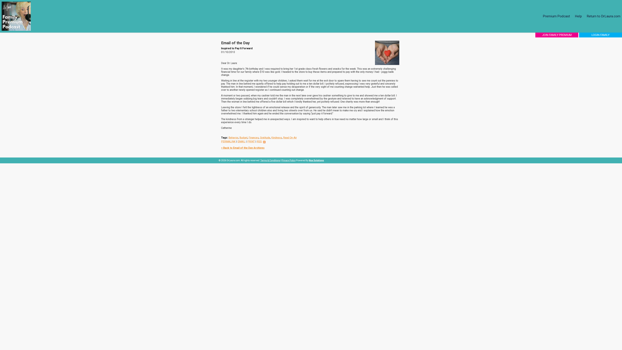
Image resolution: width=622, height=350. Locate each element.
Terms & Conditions (270, 160)
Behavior (233, 137)
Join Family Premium (557, 35)
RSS (259, 141)
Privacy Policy (289, 160)
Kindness (276, 137)
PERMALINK (228, 141)
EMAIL (241, 141)
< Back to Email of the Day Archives (243, 147)
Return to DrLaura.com (603, 16)
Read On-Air (290, 137)
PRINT (251, 141)
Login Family (601, 35)
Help (578, 16)
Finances (254, 137)
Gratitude (265, 137)
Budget (243, 137)
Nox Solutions (316, 160)
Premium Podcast (556, 16)
